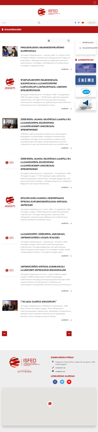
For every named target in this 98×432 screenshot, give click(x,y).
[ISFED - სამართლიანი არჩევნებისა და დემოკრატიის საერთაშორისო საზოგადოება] (49, 9)
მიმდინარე (87, 42)
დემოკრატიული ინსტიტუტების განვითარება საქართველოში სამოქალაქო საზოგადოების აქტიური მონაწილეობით (44, 85)
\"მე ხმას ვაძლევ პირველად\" (39, 301)
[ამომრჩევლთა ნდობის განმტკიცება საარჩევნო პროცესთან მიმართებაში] (10, 270)
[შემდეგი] (69, 333)
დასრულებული (87, 48)
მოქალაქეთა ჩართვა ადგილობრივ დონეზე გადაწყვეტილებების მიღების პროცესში (44, 202)
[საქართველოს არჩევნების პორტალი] (85, 68)
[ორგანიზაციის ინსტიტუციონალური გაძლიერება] (10, 51)
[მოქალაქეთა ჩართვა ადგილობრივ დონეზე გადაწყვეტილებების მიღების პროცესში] (10, 202)
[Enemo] (85, 80)
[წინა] (4, 333)
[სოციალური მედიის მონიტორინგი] (85, 104)
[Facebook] (75, 23)
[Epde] (85, 92)
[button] (49, 404)
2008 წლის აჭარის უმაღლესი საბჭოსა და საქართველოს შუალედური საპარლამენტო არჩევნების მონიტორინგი (46, 124)
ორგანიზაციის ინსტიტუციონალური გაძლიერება (42, 49)
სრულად (64, 69)
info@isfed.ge (60, 371)
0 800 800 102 (60, 368)
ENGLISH (92, 22)
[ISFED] (24, 361)
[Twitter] (79, 23)
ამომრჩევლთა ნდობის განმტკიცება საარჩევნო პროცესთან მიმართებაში (43, 268)
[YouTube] (83, 23)
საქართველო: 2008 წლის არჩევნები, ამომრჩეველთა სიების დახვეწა (43, 236)
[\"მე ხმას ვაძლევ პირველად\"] (10, 305)
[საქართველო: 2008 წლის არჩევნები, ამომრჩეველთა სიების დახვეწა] (10, 238)
